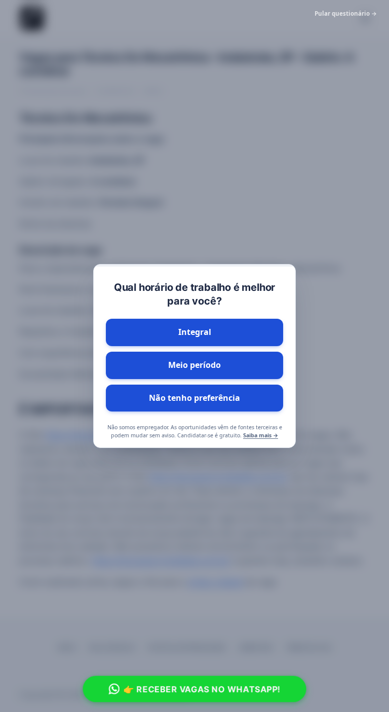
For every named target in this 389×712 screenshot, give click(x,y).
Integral (194, 332)
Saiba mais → (260, 435)
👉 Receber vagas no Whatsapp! (202, 689)
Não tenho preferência (194, 397)
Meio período (194, 364)
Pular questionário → (346, 13)
